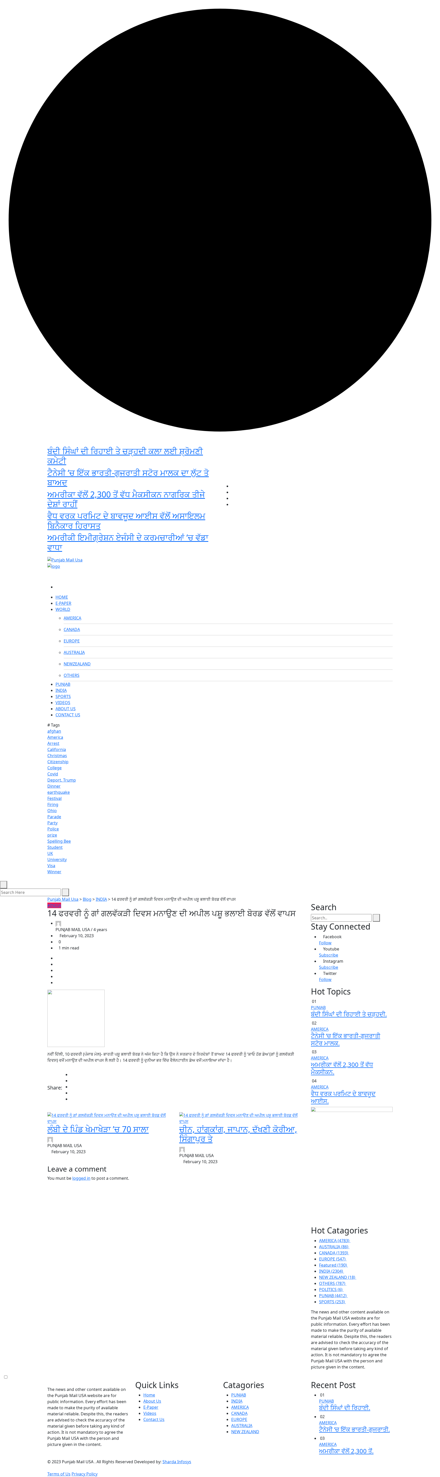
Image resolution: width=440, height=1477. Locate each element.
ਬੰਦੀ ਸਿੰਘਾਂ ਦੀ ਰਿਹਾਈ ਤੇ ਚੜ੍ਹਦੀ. (349, 1014)
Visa (51, 865)
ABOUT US (66, 708)
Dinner (54, 786)
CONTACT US (68, 715)
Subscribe (328, 955)
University (57, 859)
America (55, 737)
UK (50, 853)
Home (149, 1395)
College (54, 768)
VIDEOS (63, 702)
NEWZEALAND (77, 664)
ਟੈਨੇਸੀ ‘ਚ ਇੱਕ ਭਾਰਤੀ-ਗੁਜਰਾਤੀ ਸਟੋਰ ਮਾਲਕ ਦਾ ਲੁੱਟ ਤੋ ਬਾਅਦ (128, 477)
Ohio (52, 810)
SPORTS (63, 696)
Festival (54, 798)
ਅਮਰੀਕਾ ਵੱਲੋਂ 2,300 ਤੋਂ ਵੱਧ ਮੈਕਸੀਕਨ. (342, 1068)
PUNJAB (63, 684)
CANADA (72, 629)
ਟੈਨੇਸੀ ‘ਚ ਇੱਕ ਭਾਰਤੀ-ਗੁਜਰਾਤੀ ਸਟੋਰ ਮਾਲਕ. (345, 1039)
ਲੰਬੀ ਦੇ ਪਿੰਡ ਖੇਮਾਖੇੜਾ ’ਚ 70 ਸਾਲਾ (98, 1129)
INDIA (61, 690)
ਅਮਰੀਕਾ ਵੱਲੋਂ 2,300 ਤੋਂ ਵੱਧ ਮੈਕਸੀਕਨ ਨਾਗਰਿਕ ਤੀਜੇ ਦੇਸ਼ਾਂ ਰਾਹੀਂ (126, 499)
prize (52, 835)
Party (52, 823)
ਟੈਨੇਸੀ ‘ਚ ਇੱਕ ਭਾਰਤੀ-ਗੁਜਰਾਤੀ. (354, 1429)
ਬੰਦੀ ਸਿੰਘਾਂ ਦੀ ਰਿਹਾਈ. (344, 1407)
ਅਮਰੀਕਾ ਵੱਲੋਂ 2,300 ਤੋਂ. (346, 1451)
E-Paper (150, 1407)
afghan (54, 731)
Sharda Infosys (176, 1462)
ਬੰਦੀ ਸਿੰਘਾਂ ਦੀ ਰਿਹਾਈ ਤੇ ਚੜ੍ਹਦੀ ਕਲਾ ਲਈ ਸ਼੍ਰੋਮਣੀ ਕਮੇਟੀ (125, 456)
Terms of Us (59, 1474)
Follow (325, 943)
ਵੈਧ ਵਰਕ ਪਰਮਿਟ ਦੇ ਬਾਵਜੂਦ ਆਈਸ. (343, 1097)
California (56, 749)
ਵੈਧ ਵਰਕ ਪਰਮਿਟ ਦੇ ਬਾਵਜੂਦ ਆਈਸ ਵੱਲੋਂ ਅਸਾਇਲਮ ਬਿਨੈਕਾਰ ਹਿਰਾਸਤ (126, 520)
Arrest (53, 743)
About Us (152, 1401)
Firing (52, 804)
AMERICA (72, 618)
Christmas (57, 755)
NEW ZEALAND (245, 1431)
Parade (54, 817)
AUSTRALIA (74, 652)
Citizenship (57, 761)
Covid (52, 774)
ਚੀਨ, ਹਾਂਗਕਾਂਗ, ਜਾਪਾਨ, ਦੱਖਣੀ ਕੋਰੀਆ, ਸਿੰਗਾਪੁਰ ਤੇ (238, 1134)
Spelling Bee (59, 841)
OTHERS (71, 675)
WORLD (63, 609)
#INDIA (54, 905)
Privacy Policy (85, 1474)
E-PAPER (63, 603)
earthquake (58, 792)
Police (53, 829)
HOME (62, 597)
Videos (149, 1413)
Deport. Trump (61, 780)
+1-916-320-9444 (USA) (195, 551)
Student (55, 847)
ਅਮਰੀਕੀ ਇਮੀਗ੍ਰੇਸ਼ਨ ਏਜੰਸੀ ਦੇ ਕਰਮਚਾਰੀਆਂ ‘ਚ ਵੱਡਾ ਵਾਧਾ (127, 542)
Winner (54, 872)
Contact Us (153, 1419)
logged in (81, 1178)
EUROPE (72, 641)
